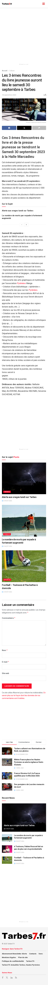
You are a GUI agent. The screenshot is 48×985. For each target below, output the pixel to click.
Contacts (32, 954)
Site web (5, 673)
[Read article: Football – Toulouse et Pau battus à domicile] (24, 566)
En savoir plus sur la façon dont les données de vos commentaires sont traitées (24, 695)
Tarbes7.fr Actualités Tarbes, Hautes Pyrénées (21, 965)
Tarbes (7, 492)
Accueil (4, 71)
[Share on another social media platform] (39, 128)
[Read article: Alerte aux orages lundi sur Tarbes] (24, 478)
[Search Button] (38, 4)
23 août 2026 (7, 500)
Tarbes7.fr (30, 961)
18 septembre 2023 (9, 95)
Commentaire (8, 618)
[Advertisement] (24, 34)
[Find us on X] (7, 977)
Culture (11, 71)
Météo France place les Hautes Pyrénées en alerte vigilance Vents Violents (28, 762)
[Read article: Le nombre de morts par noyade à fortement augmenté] (24, 521)
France (7, 534)
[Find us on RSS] (16, 977)
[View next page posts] (26, 224)
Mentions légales (9, 957)
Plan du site (23, 957)
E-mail (5, 662)
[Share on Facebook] (9, 128)
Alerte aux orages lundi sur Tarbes (17, 210)
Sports (7, 580)
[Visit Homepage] (7, 4)
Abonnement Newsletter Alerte (14, 954)
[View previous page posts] (22, 224)
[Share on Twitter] (24, 128)
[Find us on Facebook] (2, 977)
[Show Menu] (43, 4)
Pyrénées (21, 283)
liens (41, 954)
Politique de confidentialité (13, 961)
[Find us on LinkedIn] (12, 977)
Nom (5, 650)
